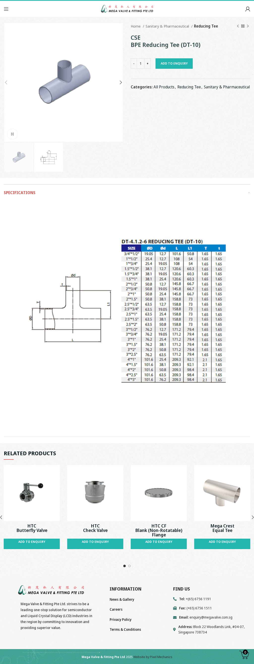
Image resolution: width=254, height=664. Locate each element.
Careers (116, 609)
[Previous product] (237, 26)
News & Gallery (122, 599)
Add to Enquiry (174, 63)
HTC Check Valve (95, 528)
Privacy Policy (120, 619)
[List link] (211, 617)
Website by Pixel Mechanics (152, 657)
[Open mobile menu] (6, 9)
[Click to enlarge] (12, 134)
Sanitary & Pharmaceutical (168, 26)
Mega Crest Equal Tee (222, 528)
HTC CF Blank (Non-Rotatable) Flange (158, 530)
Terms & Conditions (125, 629)
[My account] (248, 9)
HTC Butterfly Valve (31, 528)
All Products (164, 87)
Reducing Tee (206, 26)
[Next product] (247, 26)
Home (136, 26)
